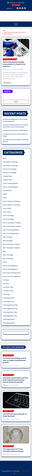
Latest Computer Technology (11, 201)
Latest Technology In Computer (12, 223)
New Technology (8, 237)
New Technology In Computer (11, 244)
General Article (7, 190)
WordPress (23, 471)
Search (7, 91)
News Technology (8, 255)
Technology (6, 294)
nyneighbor (16, 15)
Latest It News (7, 208)
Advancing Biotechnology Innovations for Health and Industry (14, 64)
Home (4, 30)
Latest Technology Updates (11, 230)
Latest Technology (8, 215)
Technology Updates (9, 319)
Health (5, 194)
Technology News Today (10, 312)
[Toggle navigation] (16, 24)
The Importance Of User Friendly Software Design (13, 450)
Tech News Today (8, 287)
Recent (5, 262)
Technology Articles (8, 298)
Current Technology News (10, 183)
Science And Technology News (11, 273)
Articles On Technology (9, 169)
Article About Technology (10, 162)
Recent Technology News (10, 265)
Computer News (7, 176)
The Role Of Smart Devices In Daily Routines (15, 130)
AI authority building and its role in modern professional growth (14, 360)
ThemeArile (18, 473)
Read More (7, 82)
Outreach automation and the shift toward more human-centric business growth (15, 380)
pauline (7, 69)
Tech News (6, 280)
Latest (5, 197)
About (4, 158)
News (4, 251)
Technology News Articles (10, 305)
